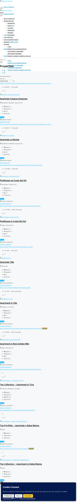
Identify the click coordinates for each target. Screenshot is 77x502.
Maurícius (11, 30)
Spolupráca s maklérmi (15, 65)
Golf (30, 83)
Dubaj (10, 25)
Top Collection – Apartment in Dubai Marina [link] (21, 464)
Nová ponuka (4, 83)
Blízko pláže (25, 83)
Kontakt (6, 42)
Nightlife (44, 328)
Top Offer (15, 206)
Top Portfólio (8, 37)
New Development (6, 206)
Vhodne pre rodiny (45, 83)
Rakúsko (10, 32)
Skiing (29, 287)
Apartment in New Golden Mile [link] (14, 344)
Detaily (2, 117)
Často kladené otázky (11, 42)
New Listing (4, 287)
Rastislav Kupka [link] (5, 122)
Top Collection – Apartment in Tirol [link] (17, 384)
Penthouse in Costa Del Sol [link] (13, 221)
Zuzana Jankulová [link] (5, 203)
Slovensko (11, 35)
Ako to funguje (9, 7)
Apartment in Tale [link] (8, 303)
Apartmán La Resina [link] (9, 139)
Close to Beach (23, 206)
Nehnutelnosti (9, 14)
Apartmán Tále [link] (7, 262)
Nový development (15, 83)
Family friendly (33, 206)
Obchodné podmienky (15, 67)
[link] (10, 94)
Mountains (23, 287)
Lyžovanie (18, 247)
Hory (13, 247)
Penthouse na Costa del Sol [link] (13, 180)
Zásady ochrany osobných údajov (19, 70)
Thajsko (10, 28)
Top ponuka (16, 165)
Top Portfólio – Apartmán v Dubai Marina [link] (19, 425)
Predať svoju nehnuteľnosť (17, 63)
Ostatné (6, 44)
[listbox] (7, 81)
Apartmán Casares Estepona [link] (13, 99)
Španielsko (11, 23)
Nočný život (35, 83)
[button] (4, 70)
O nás (9, 60)
